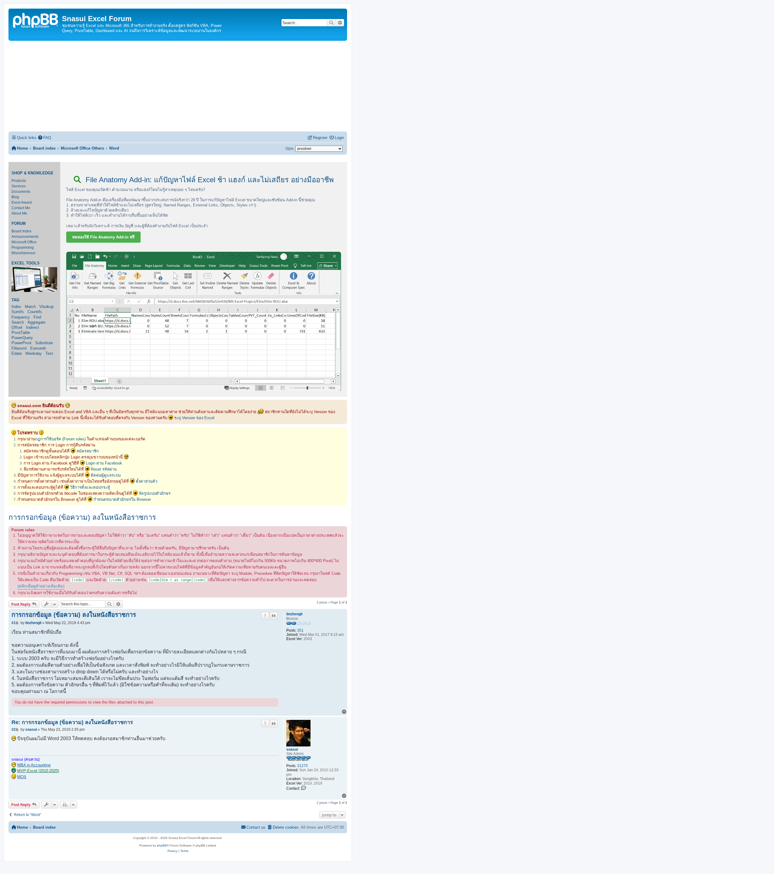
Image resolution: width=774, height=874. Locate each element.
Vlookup (46, 306)
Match (30, 306)
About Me (19, 213)
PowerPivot (21, 343)
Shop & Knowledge (32, 173)
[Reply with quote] (274, 615)
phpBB (162, 845)
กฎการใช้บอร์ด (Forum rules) (60, 439)
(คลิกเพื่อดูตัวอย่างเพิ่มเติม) (41, 586)
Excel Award (21, 202)
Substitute (44, 343)
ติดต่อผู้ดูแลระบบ (106, 475)
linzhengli (294, 614)
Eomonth (38, 348)
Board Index (21, 231)
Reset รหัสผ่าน (104, 469)
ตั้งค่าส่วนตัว (146, 481)
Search (17, 322)
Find (37, 317)
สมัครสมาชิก (87, 451)
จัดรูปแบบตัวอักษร (155, 493)
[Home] (36, 20)
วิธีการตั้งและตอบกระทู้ (90, 487)
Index (16, 306)
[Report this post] (265, 615)
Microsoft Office (24, 242)
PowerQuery (22, 337)
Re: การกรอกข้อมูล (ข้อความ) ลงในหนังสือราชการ (72, 722)
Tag (15, 300)
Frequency (20, 317)
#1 (13, 623)
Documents (20, 191)
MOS (21, 777)
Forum (18, 224)
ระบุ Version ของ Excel (194, 418)
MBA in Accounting (33, 765)
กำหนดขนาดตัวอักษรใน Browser (122, 499)
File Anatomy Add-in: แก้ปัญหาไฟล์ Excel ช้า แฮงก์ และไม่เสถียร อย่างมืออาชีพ (208, 180)
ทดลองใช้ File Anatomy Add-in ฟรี (103, 237)
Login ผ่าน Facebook (104, 463)
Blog (15, 197)
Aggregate (36, 322)
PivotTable (20, 332)
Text (49, 353)
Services (18, 186)
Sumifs (17, 311)
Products (18, 181)
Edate (16, 353)
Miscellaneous (23, 253)
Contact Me (20, 208)
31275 (302, 766)
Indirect (32, 327)
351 (300, 630)
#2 (13, 729)
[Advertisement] (177, 86)
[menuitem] (44, 137)
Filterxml (19, 348)
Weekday (33, 353)
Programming (22, 247)
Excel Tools (25, 263)
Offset (16, 327)
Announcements (24, 237)
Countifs (35, 311)
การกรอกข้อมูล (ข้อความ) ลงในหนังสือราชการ (82, 517)
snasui (292, 749)
